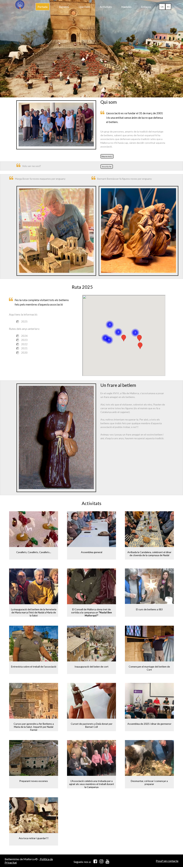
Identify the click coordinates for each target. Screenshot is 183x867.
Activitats (106, 6)
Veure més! (107, 156)
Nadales (126, 6)
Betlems (64, 6)
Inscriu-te (106, 166)
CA (162, 6)
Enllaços (146, 6)
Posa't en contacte (167, 861)
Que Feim (84, 6)
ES (168, 6)
